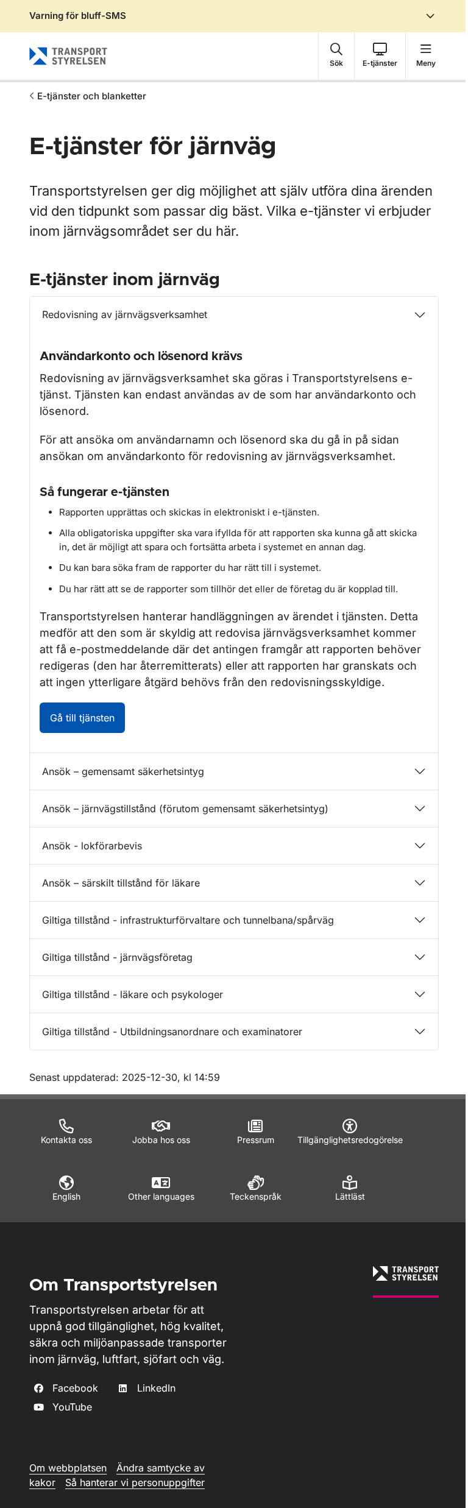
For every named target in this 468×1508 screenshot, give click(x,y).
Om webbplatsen (68, 1468)
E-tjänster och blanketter (91, 96)
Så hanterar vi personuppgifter (135, 1482)
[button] (336, 56)
